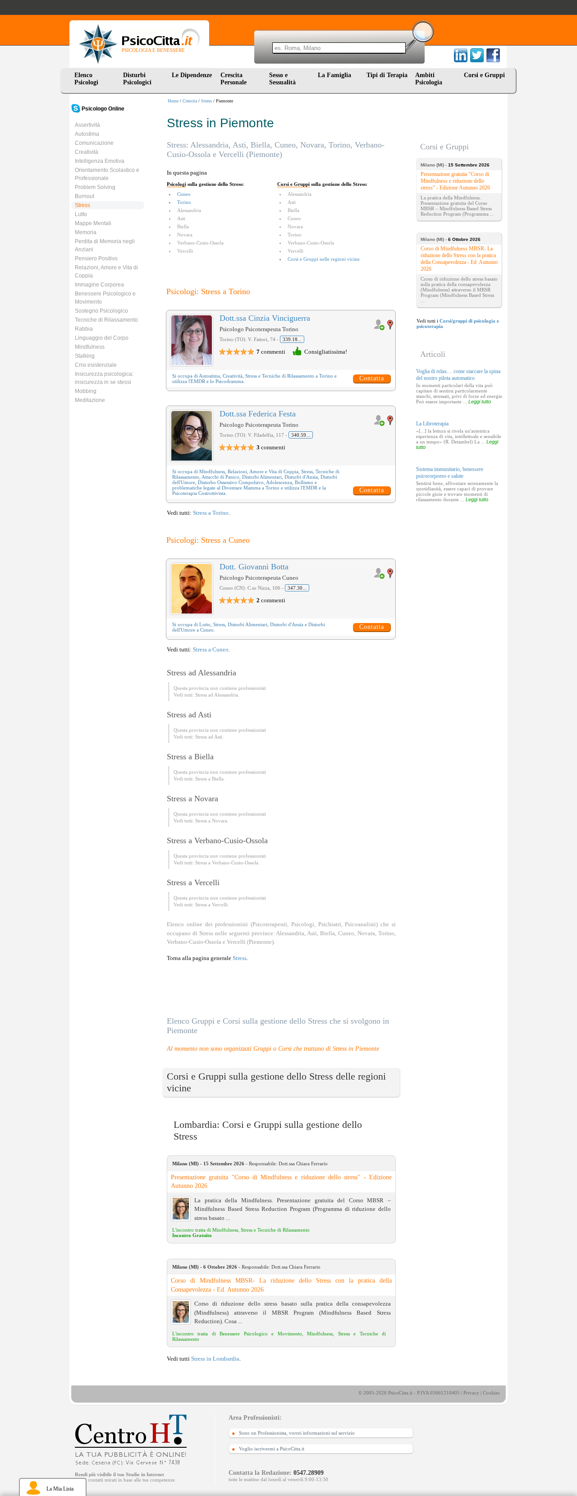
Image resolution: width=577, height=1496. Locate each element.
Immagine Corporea (99, 285)
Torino (184, 202)
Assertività (87, 125)
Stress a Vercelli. (212, 904)
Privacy (471, 1392)
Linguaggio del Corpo (101, 338)
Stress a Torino (211, 512)
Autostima (87, 134)
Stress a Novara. (212, 820)
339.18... (292, 339)
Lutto (81, 214)
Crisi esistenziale (96, 365)
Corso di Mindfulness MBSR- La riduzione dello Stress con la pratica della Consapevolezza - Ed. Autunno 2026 (281, 1285)
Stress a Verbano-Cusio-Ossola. (227, 862)
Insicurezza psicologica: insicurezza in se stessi (104, 378)
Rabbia (84, 329)
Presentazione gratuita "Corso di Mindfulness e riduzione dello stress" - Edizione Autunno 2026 (281, 1182)
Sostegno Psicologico (101, 311)
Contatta (371, 378)
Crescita (190, 100)
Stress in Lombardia (215, 1358)
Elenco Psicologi (86, 79)
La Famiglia (336, 75)
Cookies (491, 1392)
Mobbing (85, 391)
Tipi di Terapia (387, 75)
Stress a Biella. (210, 778)
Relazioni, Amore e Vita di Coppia (106, 271)
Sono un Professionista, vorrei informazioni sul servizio (297, 1433)
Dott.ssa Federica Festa (258, 413)
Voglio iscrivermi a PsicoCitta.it (271, 1448)
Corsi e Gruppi (484, 75)
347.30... (297, 588)
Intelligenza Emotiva (99, 161)
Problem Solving (95, 187)
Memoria (85, 232)
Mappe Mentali (93, 223)
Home (173, 100)
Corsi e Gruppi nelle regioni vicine (324, 259)
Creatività (86, 152)
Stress (206, 100)
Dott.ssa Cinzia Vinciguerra (265, 318)
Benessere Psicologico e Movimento (105, 298)
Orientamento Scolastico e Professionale (107, 174)
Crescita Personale (233, 79)
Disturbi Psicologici (137, 79)
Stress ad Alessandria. (217, 694)
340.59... (300, 435)
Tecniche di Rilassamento (106, 320)
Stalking (85, 356)
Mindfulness (90, 347)
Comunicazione (94, 143)
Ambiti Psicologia (428, 79)
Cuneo (184, 194)
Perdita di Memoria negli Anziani (105, 245)
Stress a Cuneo (211, 649)
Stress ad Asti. (209, 736)
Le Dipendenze (192, 75)
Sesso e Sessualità (282, 79)
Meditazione (90, 400)
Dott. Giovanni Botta (254, 566)
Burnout (84, 196)
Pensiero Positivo (96, 258)
